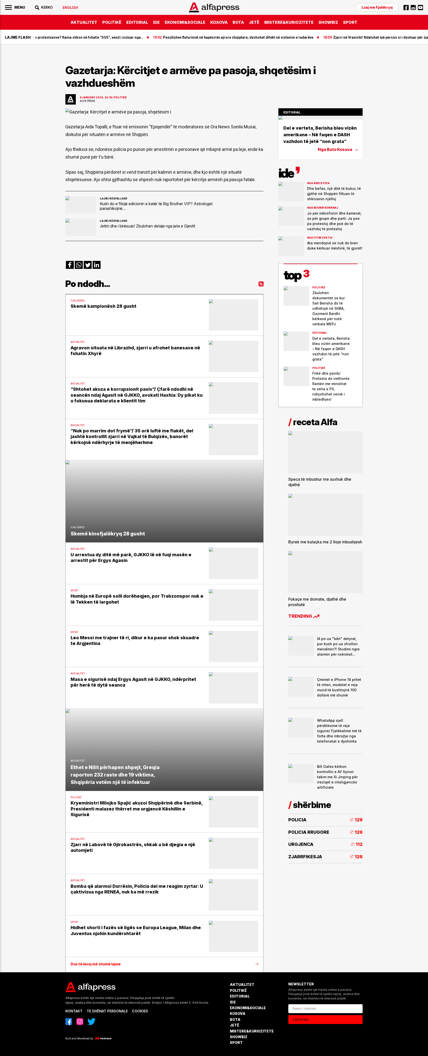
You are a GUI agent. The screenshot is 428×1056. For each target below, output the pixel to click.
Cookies (140, 1011)
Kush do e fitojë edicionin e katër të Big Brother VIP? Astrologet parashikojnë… (156, 206)
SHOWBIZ (328, 22)
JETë (254, 22)
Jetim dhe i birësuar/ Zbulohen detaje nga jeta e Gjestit (147, 225)
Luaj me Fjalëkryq (377, 7)
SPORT (350, 22)
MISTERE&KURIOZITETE (289, 22)
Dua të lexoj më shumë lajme (96, 964)
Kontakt (73, 1011)
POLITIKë (111, 22)
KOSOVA (219, 22)
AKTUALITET (84, 22)
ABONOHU (300, 1020)
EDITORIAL (137, 22)
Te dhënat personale (107, 1011)
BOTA (238, 22)
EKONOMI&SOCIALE (185, 22)
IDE (156, 22)
